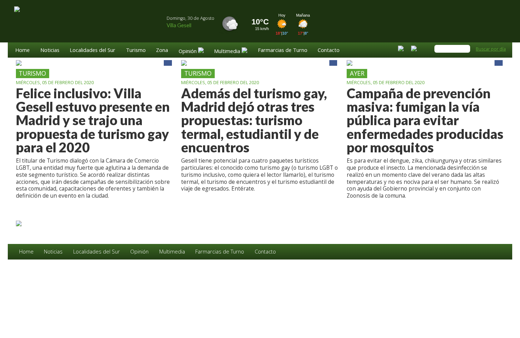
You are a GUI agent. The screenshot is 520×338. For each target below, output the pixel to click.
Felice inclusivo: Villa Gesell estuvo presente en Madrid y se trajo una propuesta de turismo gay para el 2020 (93, 120)
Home (22, 50)
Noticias (49, 50)
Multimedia (172, 251)
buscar (465, 48)
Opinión (139, 251)
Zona (162, 50)
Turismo (136, 50)
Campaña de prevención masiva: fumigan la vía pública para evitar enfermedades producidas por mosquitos (425, 120)
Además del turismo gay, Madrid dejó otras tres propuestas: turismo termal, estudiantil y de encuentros (254, 120)
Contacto (329, 50)
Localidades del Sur (92, 50)
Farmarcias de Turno (282, 50)
